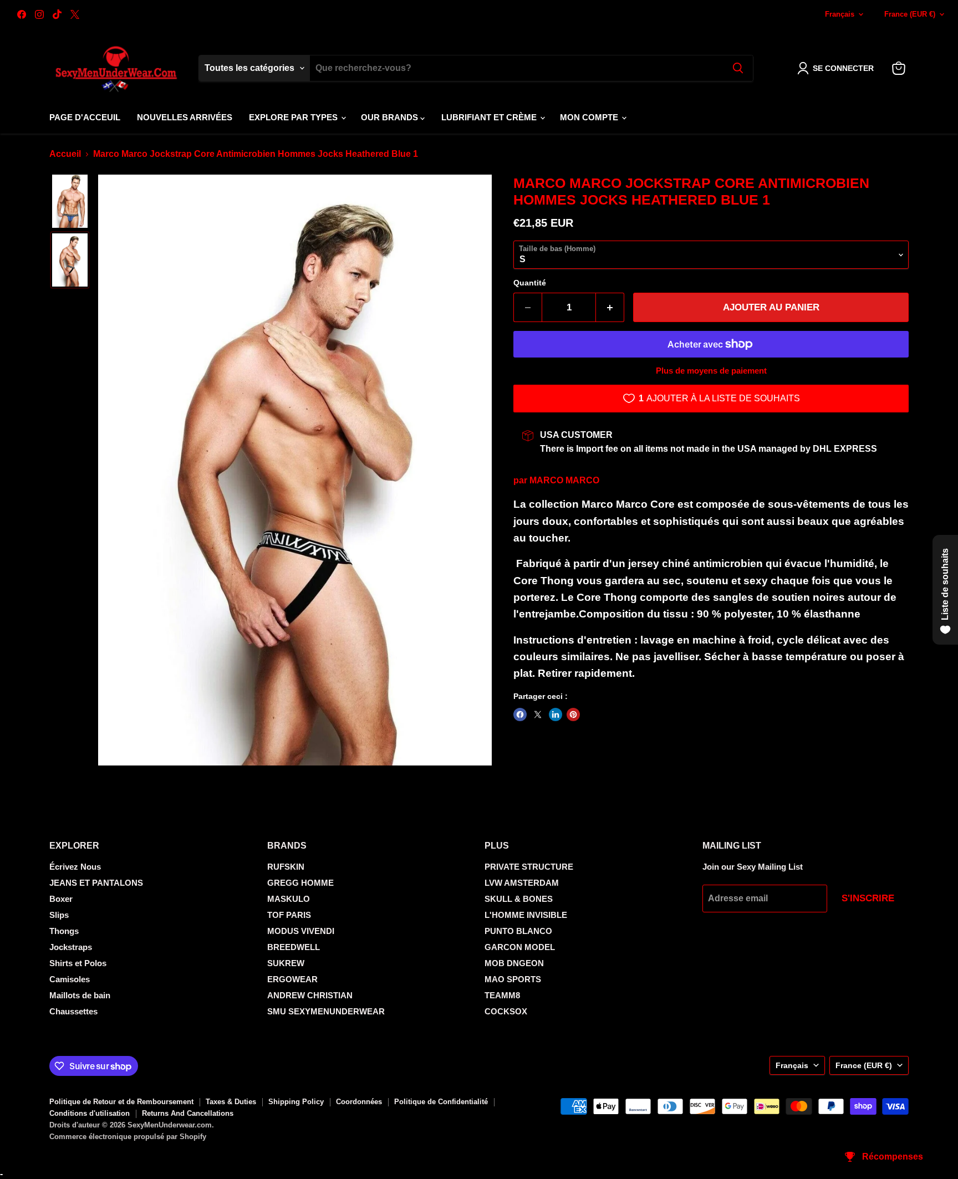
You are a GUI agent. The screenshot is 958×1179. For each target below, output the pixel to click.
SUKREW (285, 963)
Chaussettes (73, 1011)
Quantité (529, 282)
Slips (59, 915)
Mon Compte (590, 117)
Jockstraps (70, 947)
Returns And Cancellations (187, 1113)
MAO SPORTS (513, 979)
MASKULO (288, 899)
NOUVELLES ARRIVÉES (184, 117)
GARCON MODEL (520, 947)
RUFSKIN (285, 866)
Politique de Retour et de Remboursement (121, 1102)
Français (839, 14)
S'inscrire (868, 898)
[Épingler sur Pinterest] (573, 714)
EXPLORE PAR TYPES (294, 117)
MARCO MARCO (564, 480)
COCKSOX (506, 1011)
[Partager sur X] (537, 714)
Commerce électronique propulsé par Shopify (127, 1136)
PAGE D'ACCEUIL (84, 117)
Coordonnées (359, 1102)
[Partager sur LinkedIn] (555, 714)
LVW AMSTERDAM (522, 882)
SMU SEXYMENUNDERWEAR (326, 1011)
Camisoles (69, 979)
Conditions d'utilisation (89, 1113)
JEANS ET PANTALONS (96, 882)
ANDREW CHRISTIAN (310, 995)
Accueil (65, 154)
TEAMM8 (502, 995)
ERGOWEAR (292, 979)
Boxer (61, 899)
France (909, 14)
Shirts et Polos (77, 963)
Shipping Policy (296, 1102)
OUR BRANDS (390, 117)
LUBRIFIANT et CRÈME (490, 117)
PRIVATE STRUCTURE (529, 866)
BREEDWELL (293, 947)
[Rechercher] (738, 68)
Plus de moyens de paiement (711, 370)
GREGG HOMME (300, 882)
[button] (837, 68)
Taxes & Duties (231, 1102)
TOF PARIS (289, 915)
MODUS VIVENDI (300, 931)
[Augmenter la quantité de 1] (610, 308)
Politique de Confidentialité (441, 1102)
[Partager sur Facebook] (520, 714)
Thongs (64, 931)
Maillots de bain (79, 995)
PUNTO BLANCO (518, 931)
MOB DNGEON (514, 963)
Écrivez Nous (75, 866)
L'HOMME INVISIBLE (526, 915)
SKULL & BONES (519, 899)
